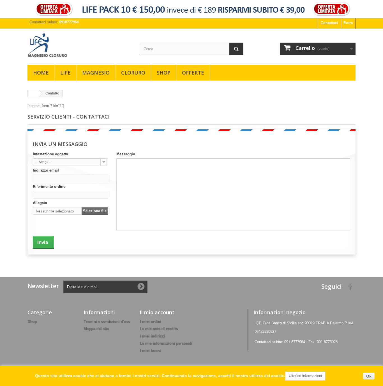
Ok (369, 376)
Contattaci (329, 23)
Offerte (193, 72)
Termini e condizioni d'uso (107, 321)
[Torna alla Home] (33, 93)
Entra (348, 23)
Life (65, 72)
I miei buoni (150, 350)
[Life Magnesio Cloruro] (79, 45)
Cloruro (133, 72)
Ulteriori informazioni (305, 376)
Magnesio (96, 72)
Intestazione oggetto (50, 154)
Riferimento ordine (49, 186)
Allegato (40, 203)
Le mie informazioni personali (166, 343)
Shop (163, 72)
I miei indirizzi (152, 336)
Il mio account (157, 312)
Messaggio (125, 154)
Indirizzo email (46, 170)
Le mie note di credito (159, 329)
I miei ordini (150, 321)
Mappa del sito (96, 329)
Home (41, 72)
